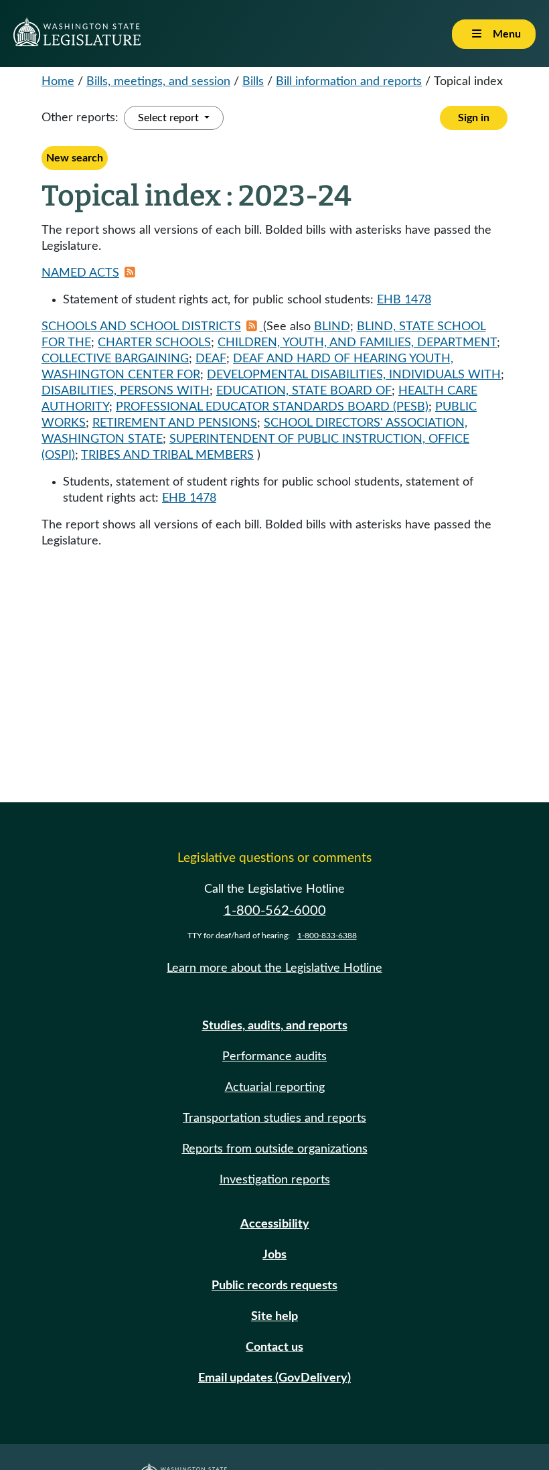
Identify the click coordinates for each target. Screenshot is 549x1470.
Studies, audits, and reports (274, 1026)
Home (58, 82)
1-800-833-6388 (327, 936)
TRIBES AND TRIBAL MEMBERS (167, 455)
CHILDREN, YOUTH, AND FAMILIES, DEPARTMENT (357, 343)
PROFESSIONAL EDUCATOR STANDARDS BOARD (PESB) (272, 407)
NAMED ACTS (80, 273)
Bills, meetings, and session (158, 82)
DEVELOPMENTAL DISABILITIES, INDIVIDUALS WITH (354, 375)
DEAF (210, 359)
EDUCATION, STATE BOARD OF (304, 391)
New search (74, 158)
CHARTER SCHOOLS (154, 343)
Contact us (274, 1347)
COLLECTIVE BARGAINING (115, 359)
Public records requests (274, 1286)
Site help (274, 1317)
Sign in (473, 118)
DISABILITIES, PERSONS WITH (126, 391)
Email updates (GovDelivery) (274, 1378)
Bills (253, 82)
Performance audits (274, 1057)
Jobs (274, 1255)
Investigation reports (275, 1180)
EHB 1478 (404, 300)
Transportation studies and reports (274, 1118)
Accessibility (274, 1224)
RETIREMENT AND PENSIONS (174, 423)
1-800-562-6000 (275, 910)
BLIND (332, 327)
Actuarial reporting (275, 1088)
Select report (170, 118)
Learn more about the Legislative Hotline (274, 968)
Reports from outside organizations (275, 1149)
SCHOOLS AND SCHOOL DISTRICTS (141, 327)
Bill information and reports (349, 82)
